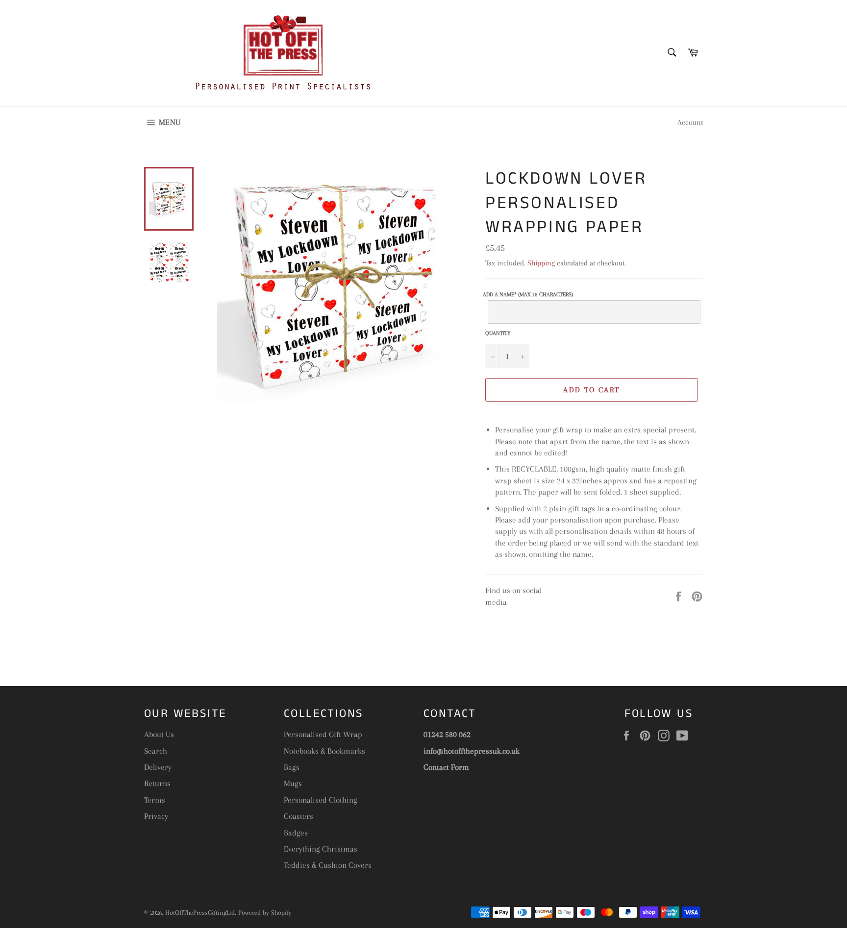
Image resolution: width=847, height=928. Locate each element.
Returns (157, 783)
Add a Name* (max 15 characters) (528, 295)
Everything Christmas (320, 849)
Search (155, 751)
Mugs (293, 783)
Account (690, 122)
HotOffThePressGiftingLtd (200, 912)
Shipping (541, 263)
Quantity (497, 333)
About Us (159, 734)
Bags (291, 767)
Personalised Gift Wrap (323, 734)
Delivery (158, 767)
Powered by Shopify (265, 912)
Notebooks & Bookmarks (324, 751)
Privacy (156, 816)
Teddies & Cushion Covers (328, 865)
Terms (154, 800)
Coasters (298, 816)
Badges (296, 832)
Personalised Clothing (320, 800)
